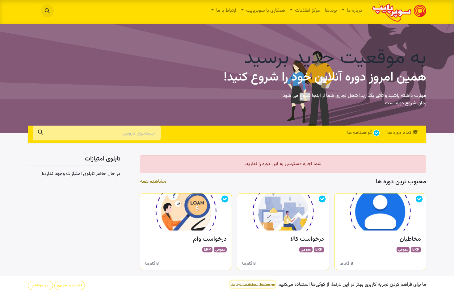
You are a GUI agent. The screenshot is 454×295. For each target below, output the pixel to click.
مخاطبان (410, 239)
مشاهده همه (153, 181)
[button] (47, 10)
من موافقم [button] (40, 285)
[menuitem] (352, 11)
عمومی (403, 249)
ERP (415, 249)
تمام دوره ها (399, 133)
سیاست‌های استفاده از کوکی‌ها (253, 284)
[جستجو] (40, 133)
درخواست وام (210, 239)
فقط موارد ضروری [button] (69, 285)
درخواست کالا (307, 239)
